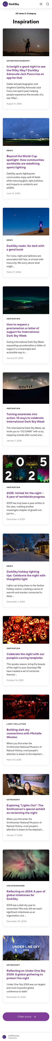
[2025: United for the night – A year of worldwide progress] (26, 469)
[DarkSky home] (5, 1037)
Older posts (24, 1016)
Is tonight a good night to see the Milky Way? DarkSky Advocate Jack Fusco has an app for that (26, 72)
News (10, 151)
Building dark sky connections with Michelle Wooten (24, 733)
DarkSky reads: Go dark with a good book (25, 248)
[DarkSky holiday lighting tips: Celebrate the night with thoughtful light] (26, 547)
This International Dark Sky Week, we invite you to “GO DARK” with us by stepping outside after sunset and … (26, 431)
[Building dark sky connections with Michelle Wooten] (26, 707)
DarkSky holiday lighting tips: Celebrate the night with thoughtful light (26, 575)
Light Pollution (16, 724)
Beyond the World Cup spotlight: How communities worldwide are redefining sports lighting (25, 161)
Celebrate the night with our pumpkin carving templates (25, 656)
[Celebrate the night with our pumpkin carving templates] (26, 630)
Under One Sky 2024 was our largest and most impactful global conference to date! (26, 988)
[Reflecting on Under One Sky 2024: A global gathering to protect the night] (26, 948)
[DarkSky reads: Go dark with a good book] (26, 221)
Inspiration (13, 319)
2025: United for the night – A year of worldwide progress (26, 495)
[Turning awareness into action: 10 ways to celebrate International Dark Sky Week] (26, 388)
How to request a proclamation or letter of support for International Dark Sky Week (23, 330)
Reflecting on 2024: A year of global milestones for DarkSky (26, 895)
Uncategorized (16, 886)
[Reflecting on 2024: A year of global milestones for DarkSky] (26, 865)
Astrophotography (18, 61)
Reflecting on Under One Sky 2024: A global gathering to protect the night (26, 974)
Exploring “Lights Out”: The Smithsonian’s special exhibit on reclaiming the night (26, 809)
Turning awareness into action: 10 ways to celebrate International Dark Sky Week (26, 418)
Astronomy (13, 800)
